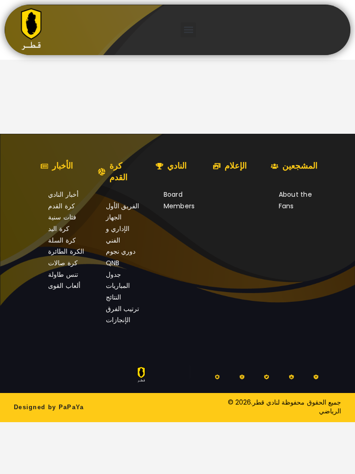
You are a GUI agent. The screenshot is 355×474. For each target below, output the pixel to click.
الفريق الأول (122, 206)
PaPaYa (71, 407)
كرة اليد (58, 228)
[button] (188, 29)
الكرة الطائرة (66, 251)
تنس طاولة (63, 274)
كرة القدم (61, 206)
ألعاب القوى (64, 285)
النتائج (113, 297)
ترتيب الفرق (122, 308)
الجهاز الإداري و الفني (117, 228)
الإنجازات (118, 319)
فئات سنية (62, 217)
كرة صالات (62, 263)
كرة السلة (61, 240)
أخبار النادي (63, 194)
